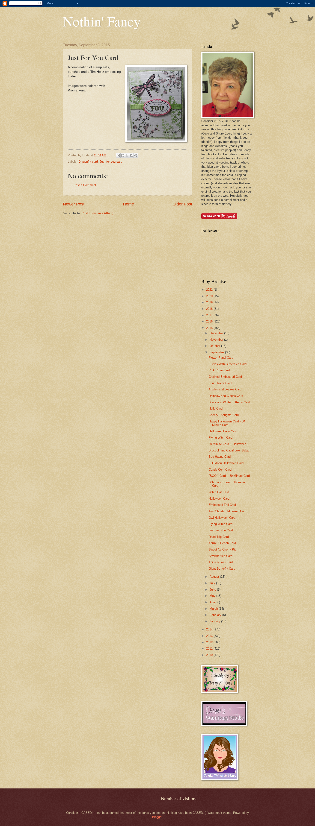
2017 (210, 315)
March (214, 608)
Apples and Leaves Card (225, 389)
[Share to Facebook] (131, 155)
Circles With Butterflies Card (228, 364)
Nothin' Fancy (102, 21)
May (213, 596)
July (213, 583)
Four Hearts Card (220, 383)
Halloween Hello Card (223, 431)
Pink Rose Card (219, 370)
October (215, 346)
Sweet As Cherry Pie (222, 549)
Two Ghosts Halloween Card (227, 511)
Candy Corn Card (220, 469)
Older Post (182, 204)
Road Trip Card (219, 537)
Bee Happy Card (220, 456)
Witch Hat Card (219, 492)
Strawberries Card (220, 556)
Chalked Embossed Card (225, 376)
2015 (210, 328)
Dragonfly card (88, 161)
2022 (210, 289)
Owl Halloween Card (222, 517)
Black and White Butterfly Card (229, 402)
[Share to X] (127, 155)
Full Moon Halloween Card (226, 463)
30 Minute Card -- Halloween (227, 444)
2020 (210, 296)
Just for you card (111, 161)
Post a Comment (85, 185)
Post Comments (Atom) (97, 213)
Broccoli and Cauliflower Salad (229, 450)
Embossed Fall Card (222, 505)
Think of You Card (221, 562)
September (217, 352)
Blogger (157, 817)
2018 (210, 308)
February (216, 615)
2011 (210, 648)
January (215, 621)
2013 (210, 636)
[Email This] (118, 155)
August (215, 576)
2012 (210, 642)
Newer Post (73, 204)
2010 (210, 655)
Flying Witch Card (220, 437)
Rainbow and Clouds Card (226, 396)
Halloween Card (219, 498)
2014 (210, 629)
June (213, 589)
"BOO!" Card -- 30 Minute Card (229, 475)
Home (128, 204)
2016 (210, 321)
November (217, 339)
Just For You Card (221, 530)
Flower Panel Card (221, 357)
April (213, 602)
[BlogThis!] (122, 155)
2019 (210, 302)
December (217, 333)
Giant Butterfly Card (222, 568)
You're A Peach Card (222, 543)
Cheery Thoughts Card (224, 415)
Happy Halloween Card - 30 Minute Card (227, 423)
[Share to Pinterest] (136, 155)
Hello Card (216, 408)
